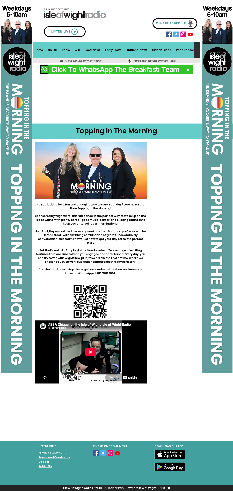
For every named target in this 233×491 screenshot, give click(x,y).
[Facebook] (169, 34)
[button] (52, 50)
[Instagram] (183, 34)
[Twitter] (176, 34)
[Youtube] (190, 34)
